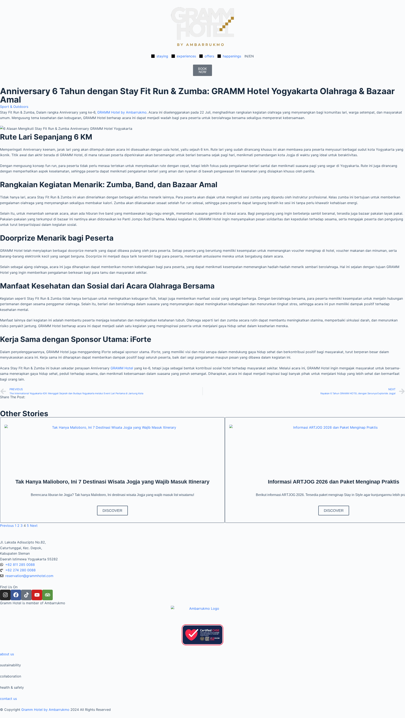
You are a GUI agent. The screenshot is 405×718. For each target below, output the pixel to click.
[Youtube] (37, 595)
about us (7, 654)
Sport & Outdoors (14, 106)
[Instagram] (5, 595)
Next (34, 525)
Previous (7, 525)
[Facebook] (16, 595)
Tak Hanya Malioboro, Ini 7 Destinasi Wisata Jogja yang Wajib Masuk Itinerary (112, 482)
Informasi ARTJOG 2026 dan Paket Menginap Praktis (333, 482)
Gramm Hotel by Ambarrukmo (45, 709)
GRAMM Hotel (122, 368)
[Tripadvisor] (47, 595)
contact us (8, 698)
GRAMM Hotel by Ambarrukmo (122, 112)
